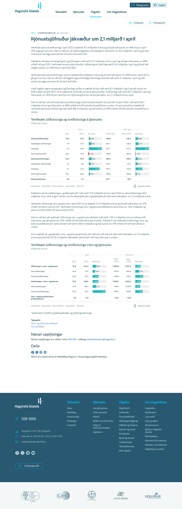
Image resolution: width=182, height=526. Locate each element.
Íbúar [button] (69, 408)
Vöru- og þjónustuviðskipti (44, 323)
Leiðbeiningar (125, 442)
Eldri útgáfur (125, 450)
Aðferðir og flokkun (128, 425)
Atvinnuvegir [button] (73, 416)
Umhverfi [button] (71, 425)
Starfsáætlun (151, 436)
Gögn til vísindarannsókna (101, 426)
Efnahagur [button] (72, 421)
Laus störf (150, 416)
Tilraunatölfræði (126, 416)
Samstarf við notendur (155, 440)
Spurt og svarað (126, 438)
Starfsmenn (150, 412)
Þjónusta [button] (78, 12)
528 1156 (72, 339)
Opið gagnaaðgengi (128, 421)
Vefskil (96, 416)
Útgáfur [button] (95, 12)
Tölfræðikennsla (126, 446)
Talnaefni (61, 12)
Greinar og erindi (127, 429)
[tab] (78, 408)
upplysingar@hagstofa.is (33, 441)
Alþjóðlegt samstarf (154, 449)
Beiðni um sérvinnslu (103, 421)
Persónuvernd (151, 425)
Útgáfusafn (124, 408)
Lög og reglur (151, 421)
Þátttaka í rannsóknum (156, 445)
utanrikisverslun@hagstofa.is (100, 339)
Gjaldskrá (97, 432)
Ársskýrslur (124, 433)
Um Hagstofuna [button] (117, 12)
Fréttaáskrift (159, 23)
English (161, 5)
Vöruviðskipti (37, 326)
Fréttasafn (138, 23)
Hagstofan (150, 408)
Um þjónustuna (100, 408)
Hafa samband (100, 412)
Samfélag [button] (71, 412)
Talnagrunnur (142, 5)
